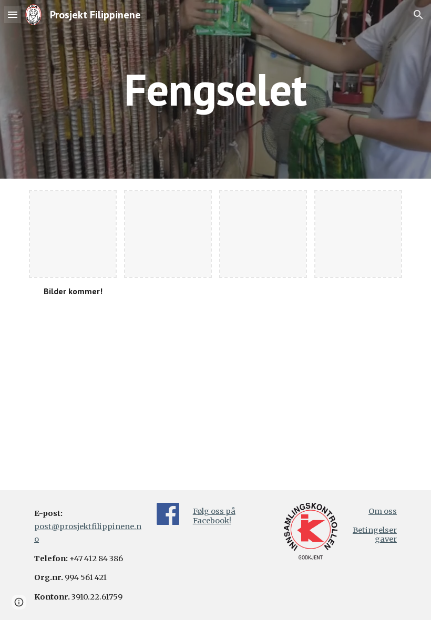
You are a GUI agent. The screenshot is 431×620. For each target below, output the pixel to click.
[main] (216, 89)
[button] (12, 14)
